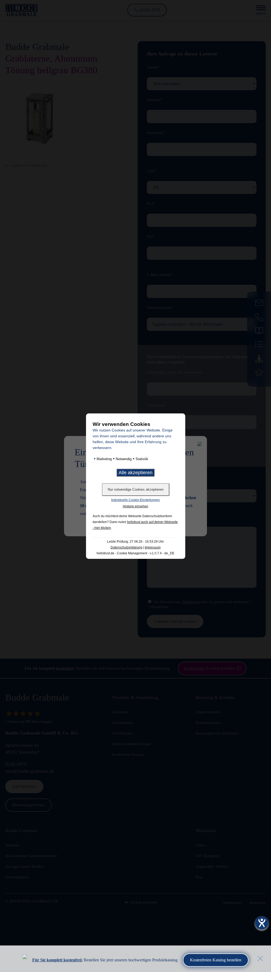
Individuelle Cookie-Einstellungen (135, 500)
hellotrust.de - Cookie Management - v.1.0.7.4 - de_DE (135, 553)
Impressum (153, 547)
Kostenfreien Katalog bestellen (215, 960)
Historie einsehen (135, 506)
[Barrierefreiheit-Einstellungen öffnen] (261, 923)
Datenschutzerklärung (126, 547)
